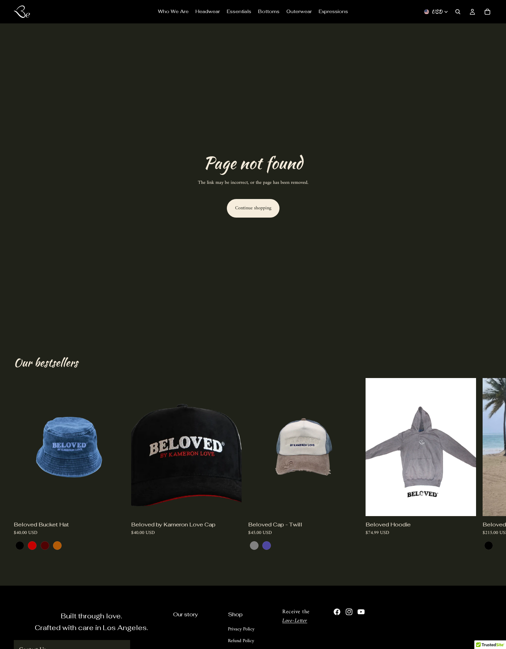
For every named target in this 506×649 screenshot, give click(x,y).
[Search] (457, 11)
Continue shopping (253, 208)
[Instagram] (349, 612)
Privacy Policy (241, 629)
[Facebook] (337, 612)
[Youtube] (361, 612)
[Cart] (487, 11)
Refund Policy (241, 641)
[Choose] (113, 506)
